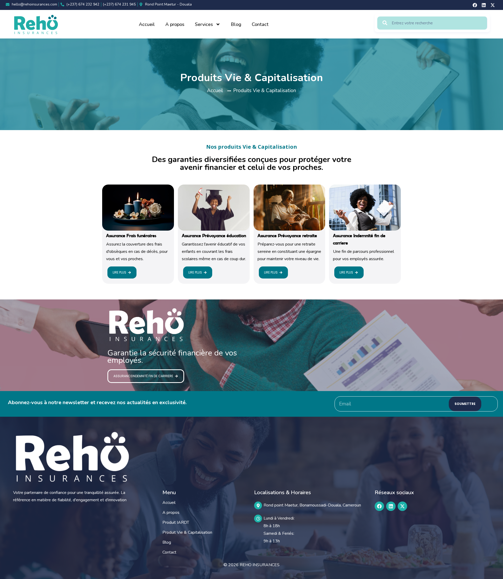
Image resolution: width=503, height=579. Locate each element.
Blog (236, 24)
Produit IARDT (175, 522)
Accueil (147, 24)
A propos (174, 24)
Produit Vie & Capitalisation (187, 532)
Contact (260, 24)
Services (204, 24)
